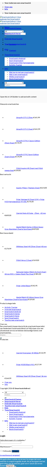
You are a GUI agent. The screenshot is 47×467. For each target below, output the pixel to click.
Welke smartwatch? (17, 77)
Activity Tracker (15, 65)
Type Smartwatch (12, 55)
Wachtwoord (5, 447)
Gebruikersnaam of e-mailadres (13, 440)
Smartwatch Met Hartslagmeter (21, 63)
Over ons (8, 7)
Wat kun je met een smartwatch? (21, 72)
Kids (6, 49)
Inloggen (15, 451)
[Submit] (5, 88)
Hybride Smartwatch (13, 39)
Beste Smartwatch (16, 79)
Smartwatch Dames (13, 28)
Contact (12, 50)
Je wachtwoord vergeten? (10, 455)
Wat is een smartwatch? (18, 74)
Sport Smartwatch (16, 60)
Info (6, 9)
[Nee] (15, 466)
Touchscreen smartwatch (15, 44)
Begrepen (10, 466)
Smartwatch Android (17, 58)
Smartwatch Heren (13, 33)
